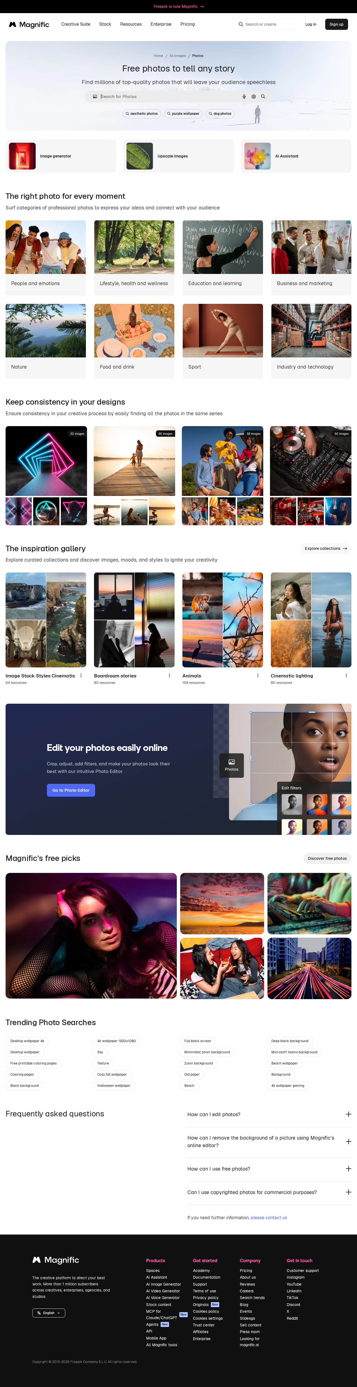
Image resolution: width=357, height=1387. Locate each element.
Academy (201, 1270)
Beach (189, 1085)
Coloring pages (22, 1074)
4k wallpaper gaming (287, 1085)
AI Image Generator (163, 1284)
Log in (310, 24)
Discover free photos (327, 858)
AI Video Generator (163, 1290)
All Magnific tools (161, 1344)
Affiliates (200, 1331)
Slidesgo (247, 1318)
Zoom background (198, 1063)
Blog (244, 1304)
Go (18, 987)
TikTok (292, 1297)
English (48, 1313)
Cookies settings (208, 1318)
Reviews (247, 1284)
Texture (103, 1063)
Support (200, 1284)
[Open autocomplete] (92, 96)
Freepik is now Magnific (176, 6)
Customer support (303, 1270)
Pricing (187, 24)
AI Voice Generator (163, 1297)
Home (158, 56)
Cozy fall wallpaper (112, 1074)
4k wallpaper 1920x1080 (116, 1041)
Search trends (252, 1297)
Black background (24, 1085)
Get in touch (299, 1260)
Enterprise (202, 1338)
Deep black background (289, 1041)
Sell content (250, 1325)
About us (248, 1277)
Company (250, 1260)
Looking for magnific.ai (250, 1341)
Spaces (153, 1270)
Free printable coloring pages (33, 1063)
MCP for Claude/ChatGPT (166, 1314)
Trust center (203, 1325)
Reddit (292, 1318)
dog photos (222, 113)
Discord (293, 1304)
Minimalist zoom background (207, 1052)
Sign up (337, 24)
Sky (100, 1052)
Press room (250, 1331)
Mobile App (156, 1338)
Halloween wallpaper (114, 1085)
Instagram (296, 1277)
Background (280, 1074)
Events (246, 1311)
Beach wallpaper (284, 1063)
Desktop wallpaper (25, 1052)
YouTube (294, 1284)
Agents (157, 1324)
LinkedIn (294, 1290)
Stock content (158, 1304)
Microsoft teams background (294, 1052)
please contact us (269, 1218)
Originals (205, 1304)
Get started (205, 1260)
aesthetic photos (144, 113)
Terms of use (204, 1290)
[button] (48, 1313)
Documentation (206, 1277)
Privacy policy (206, 1297)
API (149, 1331)
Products (155, 1260)
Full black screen (197, 1041)
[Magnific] (55, 1261)
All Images (178, 56)
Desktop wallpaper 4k (27, 1041)
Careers (247, 1290)
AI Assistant (156, 1277)
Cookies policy (206, 1311)
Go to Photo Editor (71, 790)
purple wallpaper (185, 113)
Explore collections (323, 548)
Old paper (192, 1074)
